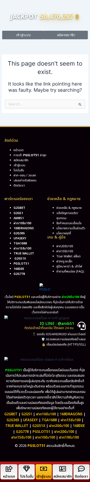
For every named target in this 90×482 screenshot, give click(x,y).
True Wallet (24, 253)
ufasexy (20, 238)
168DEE (19, 269)
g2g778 (19, 274)
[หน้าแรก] (9, 468)
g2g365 (19, 233)
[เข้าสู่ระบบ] (43, 468)
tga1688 (20, 243)
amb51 (19, 218)
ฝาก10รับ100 (22, 223)
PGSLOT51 (41, 431)
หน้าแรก (9, 476)
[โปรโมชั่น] (26, 468)
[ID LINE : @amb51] (81, 326)
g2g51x (20, 258)
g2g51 (18, 213)
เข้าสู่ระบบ (43, 476)
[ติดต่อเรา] (81, 468)
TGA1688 (49, 420)
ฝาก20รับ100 (59, 425)
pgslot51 (21, 263)
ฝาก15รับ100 (22, 248)
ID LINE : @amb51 (57, 324)
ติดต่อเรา (19, 185)
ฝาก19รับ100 (69, 437)
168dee (79, 425)
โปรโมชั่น (26, 476)
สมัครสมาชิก (62, 476)
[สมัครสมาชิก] (62, 468)
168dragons (24, 228)
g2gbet (19, 208)
